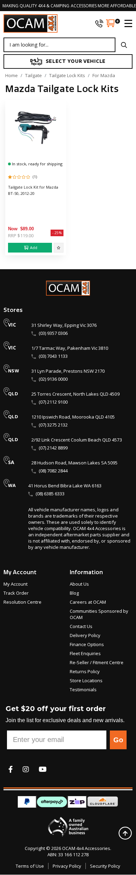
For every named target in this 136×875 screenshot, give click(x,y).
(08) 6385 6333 (50, 493)
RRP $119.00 (20, 235)
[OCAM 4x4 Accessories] (30, 23)
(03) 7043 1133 (53, 356)
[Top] (125, 833)
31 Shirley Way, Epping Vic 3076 (64, 325)
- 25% (57, 232)
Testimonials (83, 689)
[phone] (99, 23)
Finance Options (87, 644)
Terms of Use (30, 866)
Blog (74, 593)
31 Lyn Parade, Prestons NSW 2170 (68, 371)
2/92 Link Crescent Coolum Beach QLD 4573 (76, 440)
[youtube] (43, 769)
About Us (79, 584)
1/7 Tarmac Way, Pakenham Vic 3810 (69, 348)
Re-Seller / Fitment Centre (96, 662)
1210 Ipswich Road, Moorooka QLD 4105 (73, 417)
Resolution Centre (22, 602)
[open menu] (126, 23)
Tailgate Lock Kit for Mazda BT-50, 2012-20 (33, 190)
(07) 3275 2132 (53, 425)
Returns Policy (85, 671)
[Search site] (124, 45)
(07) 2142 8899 (53, 448)
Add (34, 247)
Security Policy (105, 866)
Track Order (16, 593)
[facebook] (10, 769)
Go (118, 740)
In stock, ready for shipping (36, 163)
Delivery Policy (85, 635)
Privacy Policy (67, 866)
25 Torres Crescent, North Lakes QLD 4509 (75, 394)
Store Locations (86, 680)
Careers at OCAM (88, 602)
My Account (15, 584)
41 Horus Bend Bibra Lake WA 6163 (64, 485)
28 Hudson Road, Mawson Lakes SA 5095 (74, 463)
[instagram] (26, 769)
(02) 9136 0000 (53, 379)
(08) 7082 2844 (53, 471)
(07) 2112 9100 (53, 402)
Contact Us (81, 626)
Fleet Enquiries (85, 653)
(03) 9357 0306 (53, 333)
